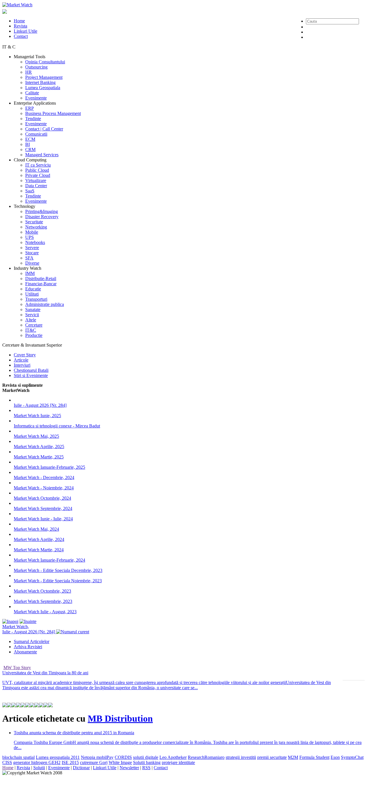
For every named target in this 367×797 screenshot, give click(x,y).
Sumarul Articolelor (31, 641)
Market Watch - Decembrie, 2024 (44, 477)
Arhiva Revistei (28, 646)
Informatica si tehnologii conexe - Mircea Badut (57, 425)
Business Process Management (53, 113)
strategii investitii (241, 757)
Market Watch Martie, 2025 (39, 456)
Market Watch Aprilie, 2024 (39, 539)
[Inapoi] (10, 621)
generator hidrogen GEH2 (36, 762)
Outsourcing (36, 67)
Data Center (36, 185)
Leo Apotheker (173, 757)
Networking (36, 226)
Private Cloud (37, 175)
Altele (30, 319)
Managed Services (41, 154)
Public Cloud (37, 170)
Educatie (33, 288)
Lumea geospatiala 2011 (58, 757)
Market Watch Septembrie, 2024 (43, 508)
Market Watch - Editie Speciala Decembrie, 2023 (58, 570)
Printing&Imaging (41, 211)
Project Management (44, 77)
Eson (335, 757)
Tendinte (33, 118)
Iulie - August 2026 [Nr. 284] (40, 405)
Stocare (32, 252)
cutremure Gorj (94, 762)
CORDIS (123, 757)
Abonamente (25, 651)
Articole (21, 360)
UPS (29, 237)
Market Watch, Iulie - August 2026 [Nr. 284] (29, 629)
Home (19, 20)
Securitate (34, 221)
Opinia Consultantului (45, 61)
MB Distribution (120, 718)
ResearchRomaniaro (206, 757)
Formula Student (314, 757)
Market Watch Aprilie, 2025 (39, 446)
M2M (293, 757)
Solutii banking (147, 762)
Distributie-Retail (40, 278)
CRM (30, 149)
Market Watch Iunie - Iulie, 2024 (43, 518)
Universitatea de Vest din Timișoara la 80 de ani (45, 672)
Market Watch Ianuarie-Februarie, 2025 (49, 467)
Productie (33, 335)
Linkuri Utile (25, 31)
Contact (21, 36)
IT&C (30, 330)
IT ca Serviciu (38, 165)
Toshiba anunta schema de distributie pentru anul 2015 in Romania (74, 732)
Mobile (31, 232)
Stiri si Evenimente (31, 375)
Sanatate (32, 309)
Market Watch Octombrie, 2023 (42, 591)
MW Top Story (17, 667)
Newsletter (129, 767)
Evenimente (36, 97)
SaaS (29, 190)
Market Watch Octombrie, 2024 (42, 498)
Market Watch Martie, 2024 (39, 549)
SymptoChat (352, 757)
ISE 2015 (70, 762)
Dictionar (81, 767)
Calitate (32, 92)
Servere (32, 247)
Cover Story (25, 354)
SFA (29, 257)
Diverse (32, 263)
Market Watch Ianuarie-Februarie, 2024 (49, 560)
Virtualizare (35, 180)
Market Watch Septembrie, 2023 (43, 601)
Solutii (39, 767)
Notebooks (35, 242)
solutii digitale (145, 757)
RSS (146, 767)
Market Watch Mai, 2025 (36, 436)
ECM (30, 139)
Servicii (32, 314)
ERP (29, 108)
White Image (120, 762)
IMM (30, 273)
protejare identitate (178, 762)
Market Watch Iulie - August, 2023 (45, 611)
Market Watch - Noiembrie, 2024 (44, 487)
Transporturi (36, 299)
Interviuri (22, 365)
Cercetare (33, 325)
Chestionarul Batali (31, 370)
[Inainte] (27, 621)
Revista (20, 26)
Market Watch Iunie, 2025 (37, 415)
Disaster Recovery (41, 216)
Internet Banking (40, 82)
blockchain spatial (18, 757)
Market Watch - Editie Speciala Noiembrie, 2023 (58, 580)
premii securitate (272, 757)
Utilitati (32, 294)
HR (28, 72)
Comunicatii (36, 134)
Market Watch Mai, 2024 (36, 529)
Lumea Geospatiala (42, 87)
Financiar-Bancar (40, 283)
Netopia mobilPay (97, 757)
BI (27, 144)
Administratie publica (44, 304)
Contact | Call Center (44, 128)
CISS (7, 762)
